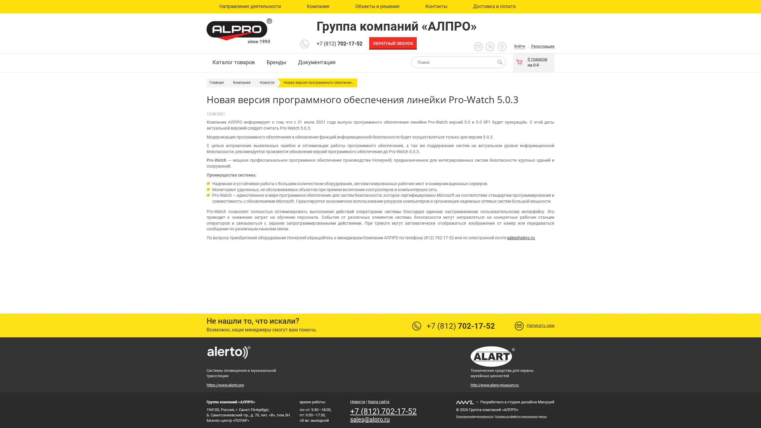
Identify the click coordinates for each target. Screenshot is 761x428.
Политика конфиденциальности (474, 416)
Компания (242, 83)
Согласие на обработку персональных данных (521, 416)
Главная (217, 83)
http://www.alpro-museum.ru (495, 385)
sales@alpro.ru (521, 237)
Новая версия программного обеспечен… (319, 83)
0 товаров (537, 59)
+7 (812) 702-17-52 (383, 411)
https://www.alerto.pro (225, 385)
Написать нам (540, 325)
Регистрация (542, 46)
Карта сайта (378, 401)
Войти (519, 46)
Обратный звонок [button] (393, 43)
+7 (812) (339, 43)
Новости (267, 83)
